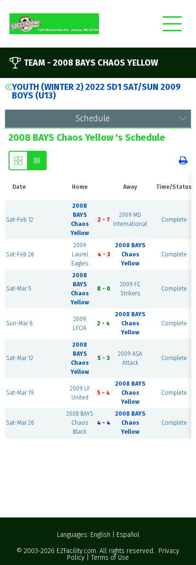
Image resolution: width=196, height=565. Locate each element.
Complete (174, 219)
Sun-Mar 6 (19, 323)
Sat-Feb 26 (20, 254)
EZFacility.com (76, 551)
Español (128, 535)
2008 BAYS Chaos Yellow (130, 254)
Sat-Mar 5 (18, 288)
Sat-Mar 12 (19, 358)
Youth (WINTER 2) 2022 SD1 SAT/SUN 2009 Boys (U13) (96, 91)
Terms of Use (110, 558)
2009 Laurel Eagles (79, 254)
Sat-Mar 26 (20, 422)
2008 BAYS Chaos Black (79, 422)
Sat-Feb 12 (19, 219)
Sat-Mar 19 (20, 393)
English (100, 535)
